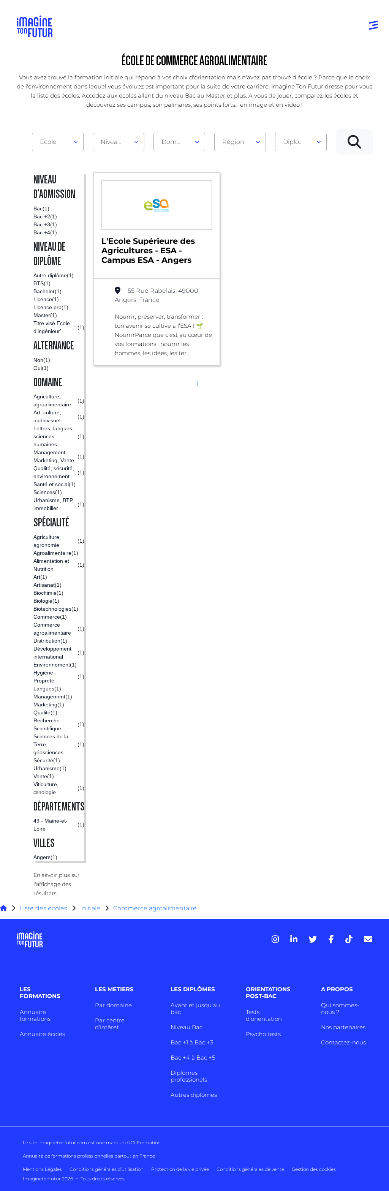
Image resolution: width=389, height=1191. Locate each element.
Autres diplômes (194, 1094)
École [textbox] (48, 141)
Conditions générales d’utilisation (107, 1169)
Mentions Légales (42, 1169)
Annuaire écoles (42, 1034)
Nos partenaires (343, 1027)
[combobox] (58, 142)
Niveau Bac (186, 1027)
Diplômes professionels (189, 1076)
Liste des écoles (43, 908)
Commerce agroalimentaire (155, 908)
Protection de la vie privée (180, 1169)
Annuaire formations (35, 1015)
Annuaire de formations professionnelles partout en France (89, 1156)
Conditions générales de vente (250, 1169)
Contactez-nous (343, 1042)
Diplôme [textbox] (296, 141)
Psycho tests (263, 1034)
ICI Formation (145, 1142)
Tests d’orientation (264, 1015)
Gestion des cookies (314, 1169)
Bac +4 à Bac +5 (193, 1057)
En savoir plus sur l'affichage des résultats (56, 884)
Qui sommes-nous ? (340, 1008)
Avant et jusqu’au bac (195, 1008)
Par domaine (113, 1005)
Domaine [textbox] (175, 141)
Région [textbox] (233, 141)
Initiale (90, 908)
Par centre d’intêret (110, 1024)
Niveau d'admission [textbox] (115, 141)
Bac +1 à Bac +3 (192, 1042)
